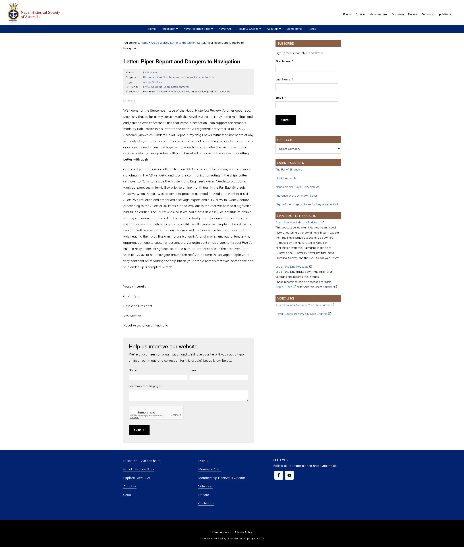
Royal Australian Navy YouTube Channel (301, 313)
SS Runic (157, 82)
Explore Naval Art (136, 478)
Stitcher (328, 287)
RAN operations (152, 77)
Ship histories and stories (178, 77)
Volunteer (205, 486)
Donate (203, 495)
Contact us (206, 503)
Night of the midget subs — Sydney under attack (307, 204)
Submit (139, 430)
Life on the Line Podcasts (292, 266)
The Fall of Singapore (289, 169)
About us (129, 486)
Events (203, 461)
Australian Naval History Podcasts (298, 222)
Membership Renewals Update (221, 478)
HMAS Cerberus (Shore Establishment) (166, 86)
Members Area (209, 469)
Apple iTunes (284, 287)
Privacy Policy (243, 532)
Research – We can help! (141, 461)
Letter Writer (150, 72)
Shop (127, 495)
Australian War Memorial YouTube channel (303, 305)
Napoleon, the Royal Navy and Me (298, 187)
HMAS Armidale (286, 178)
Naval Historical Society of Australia (34, 13)
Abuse (147, 82)
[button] (455, 11)
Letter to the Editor (205, 77)
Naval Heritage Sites (138, 469)
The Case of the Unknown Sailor (296, 195)
